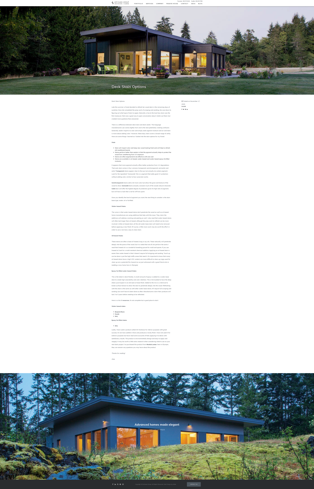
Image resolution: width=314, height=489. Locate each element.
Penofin (117, 314)
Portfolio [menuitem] (138, 3)
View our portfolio (157, 429)
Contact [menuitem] (184, 3)
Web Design (167, 484)
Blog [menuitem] (200, 3)
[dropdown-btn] (154, 3)
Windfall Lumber (152, 344)
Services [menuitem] (149, 3)
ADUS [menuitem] (193, 3)
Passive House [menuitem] (172, 3)
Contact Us (193, 484)
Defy (116, 316)
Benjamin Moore (120, 312)
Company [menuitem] (159, 3)
